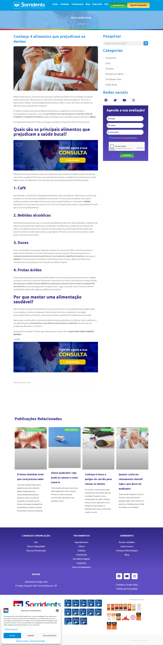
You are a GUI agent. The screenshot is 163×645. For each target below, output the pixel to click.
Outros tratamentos (81, 567)
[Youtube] (124, 100)
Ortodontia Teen (113, 79)
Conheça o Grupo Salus (127, 584)
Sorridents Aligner (81, 559)
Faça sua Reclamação (36, 550)
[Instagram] (134, 100)
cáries (93, 117)
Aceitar (12, 635)
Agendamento (81, 542)
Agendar (127, 155)
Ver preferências (49, 635)
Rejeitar (31, 635)
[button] (57, 610)
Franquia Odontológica (127, 550)
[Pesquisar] (146, 43)
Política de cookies (22, 641)
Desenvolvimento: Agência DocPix (139, 640)
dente (87, 201)
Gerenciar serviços (11, 629)
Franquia (109, 68)
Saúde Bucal (111, 84)
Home (55, 4)
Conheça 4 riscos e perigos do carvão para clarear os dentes (98, 479)
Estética (81, 550)
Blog (88, 4)
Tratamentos (77, 4)
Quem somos (127, 546)
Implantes (81, 563)
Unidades (64, 4)
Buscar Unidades (127, 542)
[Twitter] (115, 100)
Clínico (81, 546)
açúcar (16, 259)
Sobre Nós (97, 4)
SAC (106, 4)
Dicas (107, 63)
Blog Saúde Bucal (81, 18)
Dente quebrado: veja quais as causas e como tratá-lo (64, 477)
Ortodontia (110, 58)
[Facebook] (106, 100)
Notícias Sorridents (114, 74)
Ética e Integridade (36, 546)
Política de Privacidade (37, 641)
